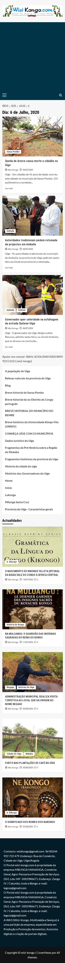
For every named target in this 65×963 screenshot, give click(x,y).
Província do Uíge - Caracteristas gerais (29, 509)
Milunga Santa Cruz (17, 502)
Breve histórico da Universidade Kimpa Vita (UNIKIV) (31, 424)
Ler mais (9, 188)
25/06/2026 (28, 826)
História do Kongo (15, 624)
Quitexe (21, 310)
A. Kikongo (12, 562)
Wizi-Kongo (13, 169)
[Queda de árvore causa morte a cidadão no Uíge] (32, 136)
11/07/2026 (28, 642)
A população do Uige (17, 371)
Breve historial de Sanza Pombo (24, 392)
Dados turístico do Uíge (19, 440)
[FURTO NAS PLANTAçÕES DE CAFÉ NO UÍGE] (32, 738)
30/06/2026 (28, 708)
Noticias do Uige (26, 687)
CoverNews (44, 952)
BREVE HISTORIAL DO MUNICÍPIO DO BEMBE (29, 413)
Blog (8, 385)
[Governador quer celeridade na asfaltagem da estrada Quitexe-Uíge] (32, 295)
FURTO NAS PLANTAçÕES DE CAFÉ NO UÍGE (30, 763)
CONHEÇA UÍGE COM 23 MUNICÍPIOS (29, 433)
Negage (10, 687)
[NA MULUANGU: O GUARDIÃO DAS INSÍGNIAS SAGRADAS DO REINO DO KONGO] (32, 609)
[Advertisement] (32, 56)
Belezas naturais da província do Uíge (28, 378)
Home (8, 480)
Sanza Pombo (13, 151)
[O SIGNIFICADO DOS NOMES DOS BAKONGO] (32, 797)
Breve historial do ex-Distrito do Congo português (29, 401)
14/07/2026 (28, 579)
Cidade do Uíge (14, 754)
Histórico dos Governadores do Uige (27, 473)
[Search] (60, 95)
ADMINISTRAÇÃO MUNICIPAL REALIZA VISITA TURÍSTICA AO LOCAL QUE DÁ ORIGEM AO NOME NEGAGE (31, 700)
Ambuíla (10, 231)
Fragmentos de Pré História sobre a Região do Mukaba (31, 450)
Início (8, 487)
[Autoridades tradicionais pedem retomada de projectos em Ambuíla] (32, 216)
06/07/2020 (28, 170)
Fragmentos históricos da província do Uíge (31, 459)
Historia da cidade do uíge (21, 466)
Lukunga (10, 495)
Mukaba (29, 754)
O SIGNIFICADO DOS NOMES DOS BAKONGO (30, 822)
